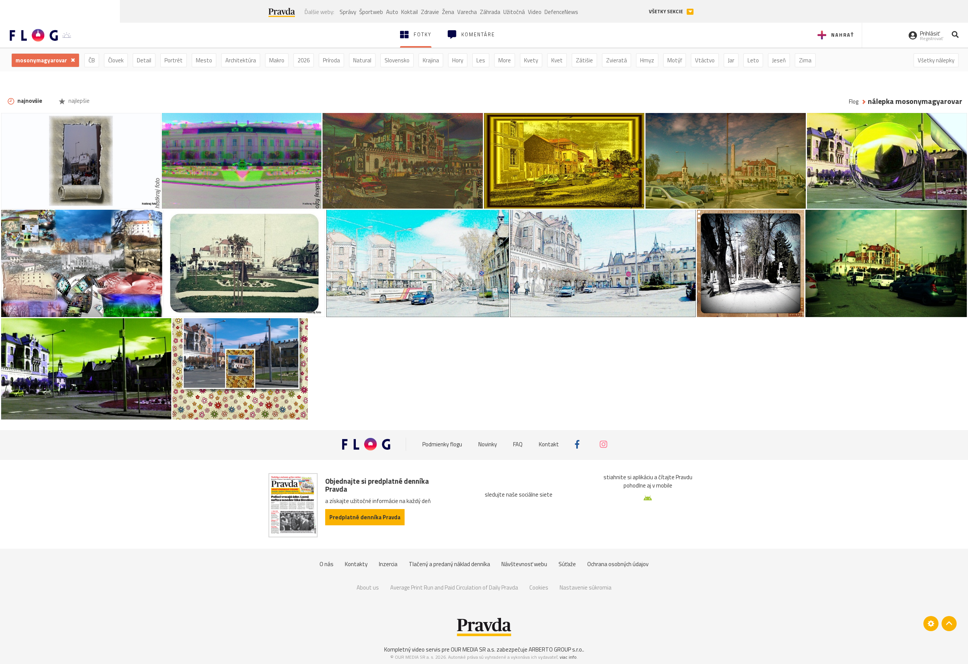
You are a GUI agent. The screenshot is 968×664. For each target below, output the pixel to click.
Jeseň (779, 60)
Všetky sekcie (666, 11)
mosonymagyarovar (42, 60)
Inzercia (388, 564)
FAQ (518, 444)
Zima (805, 60)
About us (368, 587)
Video (534, 12)
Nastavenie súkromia (585, 587)
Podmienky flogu (442, 444)
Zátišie (584, 60)
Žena (448, 12)
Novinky (487, 444)
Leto (753, 60)
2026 (304, 60)
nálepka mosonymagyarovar (915, 101)
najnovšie (29, 101)
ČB (91, 60)
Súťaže (567, 564)
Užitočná (514, 12)
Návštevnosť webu (524, 564)
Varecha (467, 12)
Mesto (204, 60)
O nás (327, 564)
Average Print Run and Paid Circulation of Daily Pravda (454, 587)
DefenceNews (561, 12)
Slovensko (397, 60)
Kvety (531, 60)
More (504, 60)
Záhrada (490, 12)
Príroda (331, 60)
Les (480, 60)
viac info (568, 657)
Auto (392, 12)
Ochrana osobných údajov (617, 564)
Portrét (173, 60)
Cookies (538, 587)
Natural (362, 60)
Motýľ (674, 60)
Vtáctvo (705, 60)
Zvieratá (616, 60)
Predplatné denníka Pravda (364, 517)
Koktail (409, 12)
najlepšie (78, 101)
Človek (116, 60)
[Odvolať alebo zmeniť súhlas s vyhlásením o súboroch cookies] (931, 623)
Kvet (557, 60)
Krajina (431, 60)
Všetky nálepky (936, 60)
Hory (457, 60)
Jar (731, 60)
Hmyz (647, 60)
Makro (276, 60)
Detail (144, 60)
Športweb (371, 12)
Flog (853, 101)
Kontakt (549, 444)
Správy (348, 12)
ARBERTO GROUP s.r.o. (556, 649)
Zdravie (430, 12)
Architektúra (240, 60)
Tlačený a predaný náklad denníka (449, 564)
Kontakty (356, 564)
